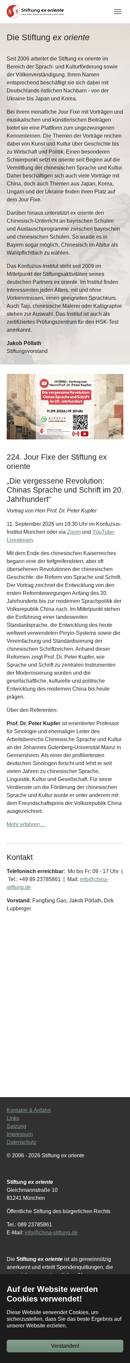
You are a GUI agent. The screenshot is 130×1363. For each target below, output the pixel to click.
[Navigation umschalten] (117, 11)
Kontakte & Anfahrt (29, 1110)
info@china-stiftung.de (51, 1232)
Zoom (74, 532)
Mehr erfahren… (26, 824)
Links (13, 1118)
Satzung (16, 1126)
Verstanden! (65, 1346)
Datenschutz (21, 1142)
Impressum (20, 1134)
